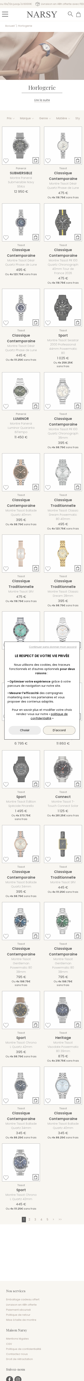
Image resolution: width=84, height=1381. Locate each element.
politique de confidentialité (49, 716)
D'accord (59, 730)
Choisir (25, 730)
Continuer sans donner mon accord (52, 647)
